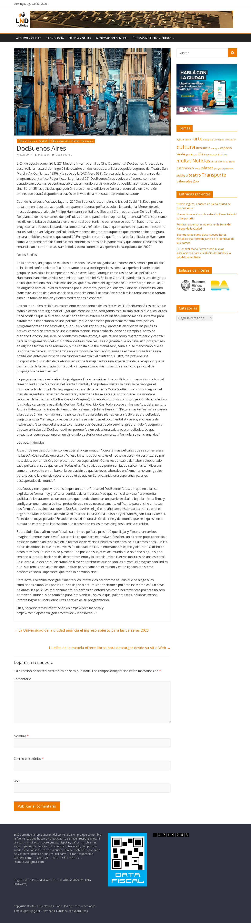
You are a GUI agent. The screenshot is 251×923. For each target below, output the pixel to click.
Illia (200, 154)
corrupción (230, 139)
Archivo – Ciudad (28, 38)
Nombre (21, 736)
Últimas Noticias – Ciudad (152, 38)
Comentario (22, 679)
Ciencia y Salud (79, 38)
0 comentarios (63, 154)
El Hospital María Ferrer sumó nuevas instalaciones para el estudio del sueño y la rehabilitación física (203, 253)
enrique (215, 148)
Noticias (201, 160)
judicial (219, 154)
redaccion (44, 154)
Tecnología (55, 38)
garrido (189, 154)
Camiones (219, 139)
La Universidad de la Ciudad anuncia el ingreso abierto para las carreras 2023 (81, 630)
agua (180, 139)
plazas (207, 167)
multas (184, 160)
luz (225, 154)
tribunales (184, 181)
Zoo (196, 181)
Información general (111, 38)
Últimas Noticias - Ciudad (33, 141)
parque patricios (226, 161)
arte (197, 138)
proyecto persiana (223, 168)
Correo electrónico (29, 758)
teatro (194, 175)
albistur (189, 139)
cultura (185, 147)
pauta (197, 168)
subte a (182, 175)
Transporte (214, 174)
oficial (214, 161)
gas (195, 154)
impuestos (209, 154)
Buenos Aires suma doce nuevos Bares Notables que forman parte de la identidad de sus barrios (205, 239)
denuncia (203, 148)
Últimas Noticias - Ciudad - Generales (72, 141)
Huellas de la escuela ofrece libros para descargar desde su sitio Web (110, 647)
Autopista (208, 139)
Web (17, 781)
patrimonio (185, 168)
